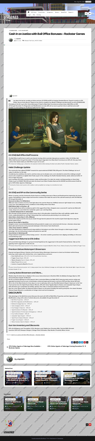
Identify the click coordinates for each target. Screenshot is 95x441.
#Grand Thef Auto (29, 40)
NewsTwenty (53, 438)
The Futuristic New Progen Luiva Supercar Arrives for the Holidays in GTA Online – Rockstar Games (18, 381)
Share (8, 339)
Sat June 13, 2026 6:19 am (13, 406)
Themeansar (60, 438)
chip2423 (11, 17)
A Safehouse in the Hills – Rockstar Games (74, 379)
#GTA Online (38, 40)
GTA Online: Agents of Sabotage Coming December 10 (66, 346)
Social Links (41, 12)
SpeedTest (64, 12)
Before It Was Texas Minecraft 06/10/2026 (80, 404)
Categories (50, 12)
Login (29, 15)
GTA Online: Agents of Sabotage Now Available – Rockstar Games (25, 347)
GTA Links (33, 12)
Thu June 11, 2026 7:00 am (58, 406)
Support (70, 12)
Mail (34, 15)
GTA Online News (24, 30)
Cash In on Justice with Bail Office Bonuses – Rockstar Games (28, 335)
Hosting (39, 15)
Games (57, 12)
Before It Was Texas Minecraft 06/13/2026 (13, 404)
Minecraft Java (11, 399)
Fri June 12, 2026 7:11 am (35, 406)
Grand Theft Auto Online (14, 373)
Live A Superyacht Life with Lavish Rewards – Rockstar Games (46, 380)
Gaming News (13, 30)
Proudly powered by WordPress (39, 438)
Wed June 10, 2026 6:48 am (81, 406)
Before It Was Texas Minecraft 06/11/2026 (58, 403)
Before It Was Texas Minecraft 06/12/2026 (35, 404)
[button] (86, 13)
